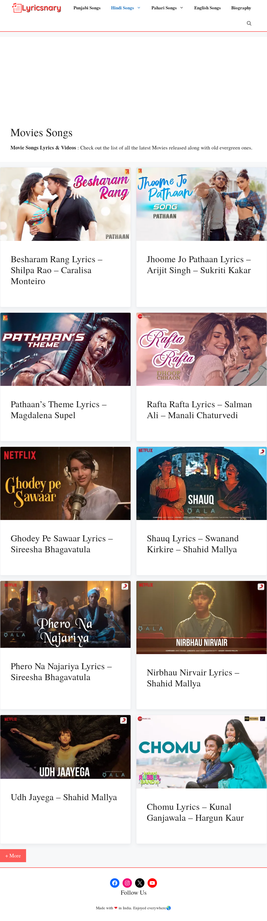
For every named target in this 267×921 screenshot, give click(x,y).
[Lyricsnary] (36, 8)
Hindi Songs (122, 7)
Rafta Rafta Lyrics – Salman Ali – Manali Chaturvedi (199, 409)
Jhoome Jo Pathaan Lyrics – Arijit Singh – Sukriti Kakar (199, 264)
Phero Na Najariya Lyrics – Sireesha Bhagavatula (61, 671)
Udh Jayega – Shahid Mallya (64, 797)
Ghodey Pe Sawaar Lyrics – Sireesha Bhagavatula (62, 543)
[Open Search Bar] (249, 23)
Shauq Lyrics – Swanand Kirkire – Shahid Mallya (193, 543)
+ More (13, 855)
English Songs (207, 7)
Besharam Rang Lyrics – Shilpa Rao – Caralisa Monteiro (56, 270)
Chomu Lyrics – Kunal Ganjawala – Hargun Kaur (195, 811)
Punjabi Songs (87, 7)
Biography (241, 7)
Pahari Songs (164, 7)
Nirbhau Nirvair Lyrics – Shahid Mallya (193, 677)
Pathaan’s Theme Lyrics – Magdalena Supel (59, 409)
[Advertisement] (133, 86)
